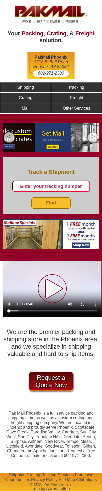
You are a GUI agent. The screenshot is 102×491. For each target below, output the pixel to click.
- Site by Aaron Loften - (51, 488)
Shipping (25, 87)
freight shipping (25, 422)
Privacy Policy (44, 479)
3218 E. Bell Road (51, 62)
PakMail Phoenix (51, 57)
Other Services (76, 108)
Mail (26, 108)
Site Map (67, 479)
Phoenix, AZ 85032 (51, 66)
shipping (16, 418)
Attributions (86, 479)
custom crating (72, 418)
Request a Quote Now (51, 381)
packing (78, 413)
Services (66, 475)
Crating (56, 33)
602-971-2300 (51, 73)
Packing (32, 33)
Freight (84, 33)
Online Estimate (26, 455)
